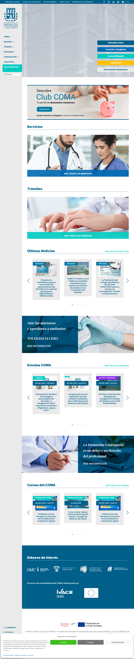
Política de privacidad (20, 655)
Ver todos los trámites (78, 236)
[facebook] (104, 2)
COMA (7, 37)
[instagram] (109, 2)
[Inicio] (11, 18)
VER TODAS (117, 251)
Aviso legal (30, 655)
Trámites (8, 47)
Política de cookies (8, 655)
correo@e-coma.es (8, 633)
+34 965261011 (10, 627)
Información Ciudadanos (82, 2)
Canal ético (65, 2)
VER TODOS (117, 366)
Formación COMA (43, 498)
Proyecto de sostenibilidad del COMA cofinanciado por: (53, 583)
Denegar (90, 642)
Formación (9, 52)
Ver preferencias (117, 642)
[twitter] (118, 2)
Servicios (8, 42)
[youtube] (123, 2)
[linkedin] (113, 2)
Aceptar (63, 642)
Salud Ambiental (11, 67)
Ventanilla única (12, 2)
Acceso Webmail (50, 2)
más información (39, 346)
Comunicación (10, 57)
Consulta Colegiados (31, 2)
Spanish (9, 74)
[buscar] (128, 2)
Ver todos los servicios (78, 174)
